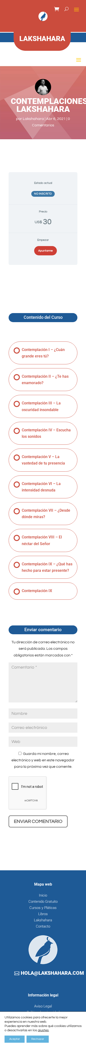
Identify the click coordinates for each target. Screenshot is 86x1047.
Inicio (43, 895)
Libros (43, 914)
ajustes (43, 1030)
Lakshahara (33, 119)
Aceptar (14, 1039)
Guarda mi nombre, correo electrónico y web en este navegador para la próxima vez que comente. (43, 760)
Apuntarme (45, 250)
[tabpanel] (43, 284)
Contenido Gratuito (43, 901)
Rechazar (37, 1039)
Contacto (43, 926)
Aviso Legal (43, 1006)
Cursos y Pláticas (43, 908)
